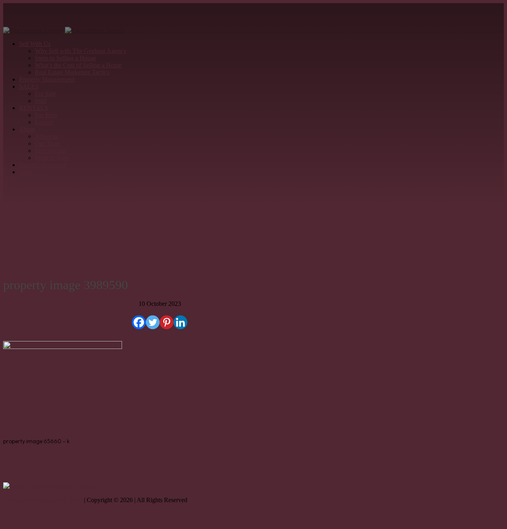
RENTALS (33, 107)
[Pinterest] (166, 322)
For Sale (45, 93)
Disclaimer (63, 486)
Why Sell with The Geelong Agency (80, 50)
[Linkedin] (180, 322)
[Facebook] (139, 322)
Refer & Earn (52, 157)
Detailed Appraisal (42, 164)
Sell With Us (35, 43)
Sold (40, 100)
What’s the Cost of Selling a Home (78, 65)
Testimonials (50, 150)
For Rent (46, 115)
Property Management (46, 79)
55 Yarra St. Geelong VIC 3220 (42, 500)
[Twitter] (153, 322)
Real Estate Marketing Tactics (72, 72)
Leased (44, 122)
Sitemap (87, 486)
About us (46, 136)
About (27, 129)
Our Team (47, 143)
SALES (29, 86)
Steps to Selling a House (65, 58)
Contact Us (33, 172)
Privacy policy (30, 486)
